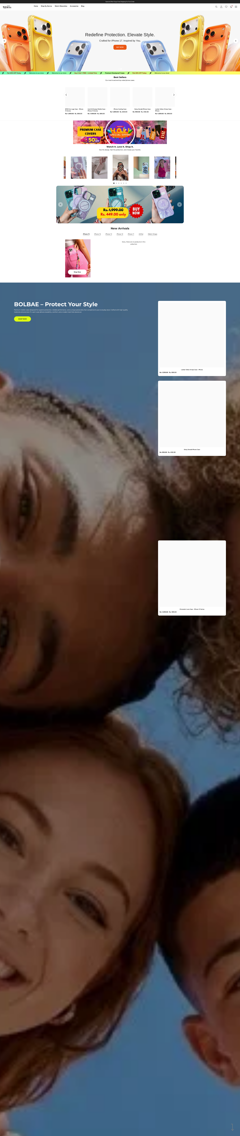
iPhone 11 (131, 234)
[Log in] (221, 7)
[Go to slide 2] (121, 69)
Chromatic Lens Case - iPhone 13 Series (192, 609)
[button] (66, 95)
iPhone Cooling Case (120, 109)
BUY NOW (120, 47)
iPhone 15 (86, 234)
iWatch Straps (152, 234)
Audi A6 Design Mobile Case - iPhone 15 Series (97, 110)
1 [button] (113, 183)
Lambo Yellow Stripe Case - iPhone (163, 110)
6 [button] (126, 183)
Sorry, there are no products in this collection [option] (133, 243)
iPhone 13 (108, 234)
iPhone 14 (97, 234)
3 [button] (118, 183)
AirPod (141, 234)
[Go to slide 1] (119, 69)
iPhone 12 (120, 234)
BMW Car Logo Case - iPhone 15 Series (74, 110)
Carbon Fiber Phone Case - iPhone (192, 531)
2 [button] (116, 183)
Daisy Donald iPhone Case (142, 109)
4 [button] (121, 183)
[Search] (216, 6)
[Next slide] (235, 41)
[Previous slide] (4, 41)
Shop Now (77, 272)
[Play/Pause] (73, 178)
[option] (75, 101)
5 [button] (123, 183)
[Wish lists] (226, 7)
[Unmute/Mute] (84, 178)
